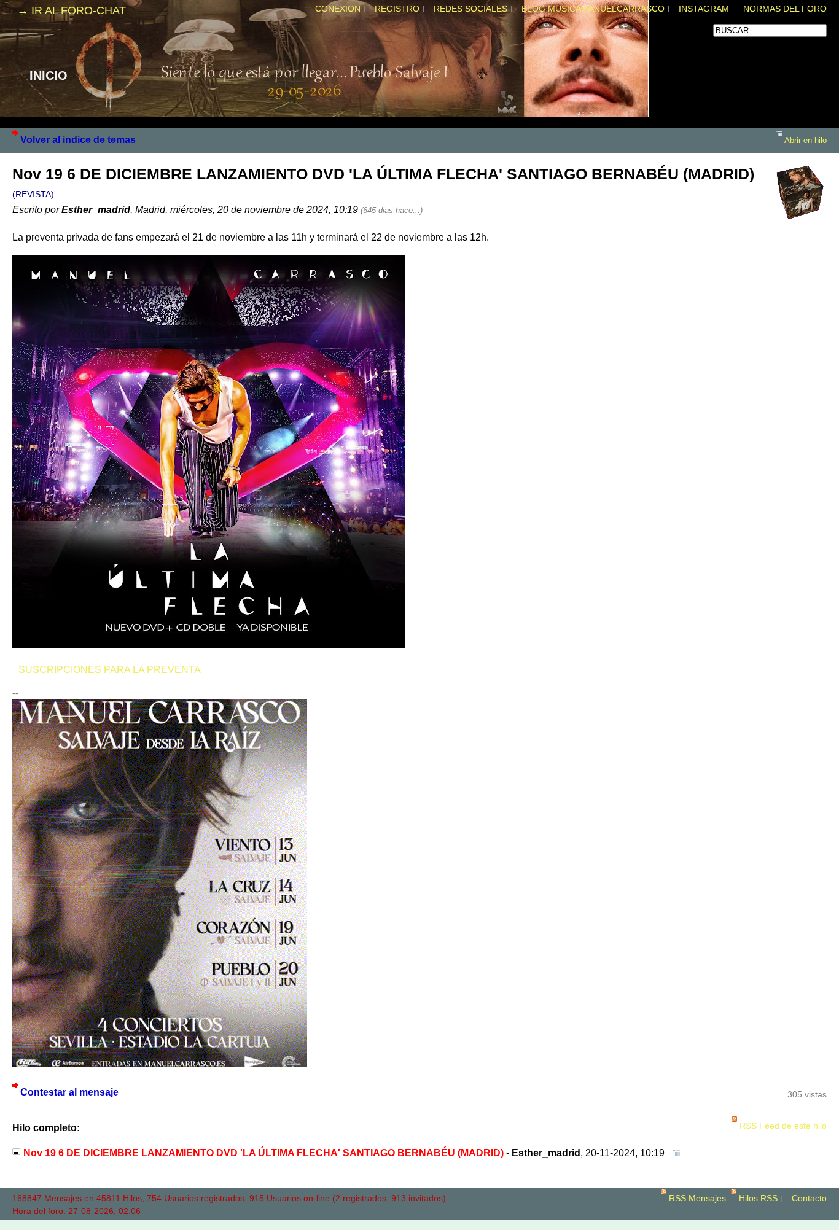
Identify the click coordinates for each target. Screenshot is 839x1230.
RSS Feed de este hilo (783, 1126)
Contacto (809, 1198)
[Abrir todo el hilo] (673, 1152)
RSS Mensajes (697, 1198)
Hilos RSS (758, 1198)
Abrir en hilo (805, 140)
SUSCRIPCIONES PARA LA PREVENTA (109, 669)
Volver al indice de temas (78, 139)
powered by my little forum (419, 1224)
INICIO (48, 75)
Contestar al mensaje (69, 1091)
